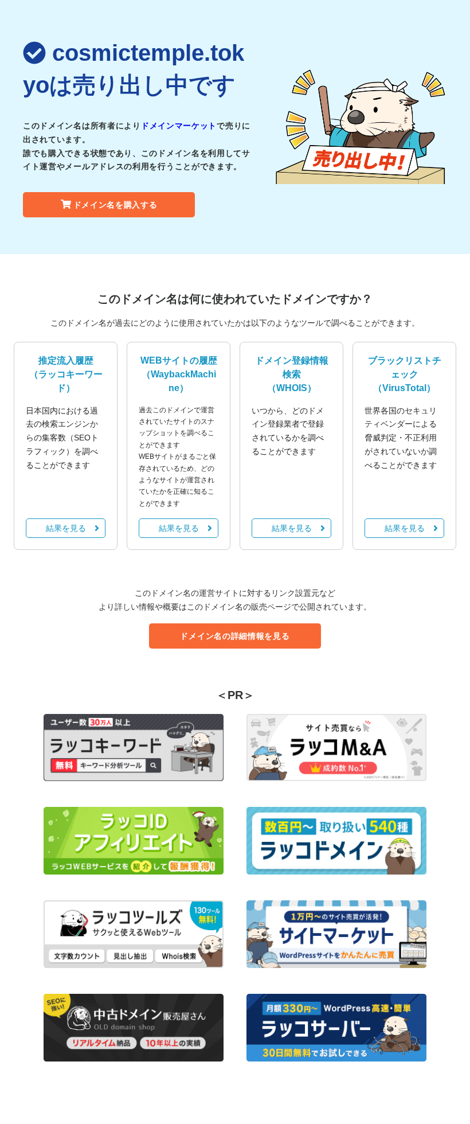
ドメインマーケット (179, 125)
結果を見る (66, 528)
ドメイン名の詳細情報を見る (234, 636)
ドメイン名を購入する (115, 204)
